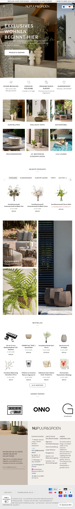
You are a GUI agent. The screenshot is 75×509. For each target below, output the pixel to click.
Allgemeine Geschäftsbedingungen (38, 496)
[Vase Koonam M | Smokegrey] (64, 334)
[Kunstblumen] (14, 108)
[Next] (70, 177)
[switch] (6, 501)
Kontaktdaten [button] (38, 434)
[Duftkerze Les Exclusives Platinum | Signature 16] (29, 361)
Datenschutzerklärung (52, 444)
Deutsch (8, 490)
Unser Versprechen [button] (65, 435)
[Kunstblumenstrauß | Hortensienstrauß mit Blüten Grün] (14, 191)
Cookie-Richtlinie (50, 448)
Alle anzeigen (37, 383)
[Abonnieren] (23, 464)
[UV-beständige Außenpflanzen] (37, 138)
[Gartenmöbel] (61, 108)
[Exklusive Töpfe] (37, 108)
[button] (67, 6)
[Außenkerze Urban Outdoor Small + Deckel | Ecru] (46, 361)
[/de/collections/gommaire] (15, 408)
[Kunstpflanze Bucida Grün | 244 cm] (46, 334)
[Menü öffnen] (6, 4)
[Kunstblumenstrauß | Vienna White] (61, 191)
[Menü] (10, 496)
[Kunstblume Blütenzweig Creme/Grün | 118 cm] (11, 361)
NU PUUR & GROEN (11, 496)
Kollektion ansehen (13, 262)
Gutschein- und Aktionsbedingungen (51, 501)
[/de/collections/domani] (42, 408)
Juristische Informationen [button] (52, 435)
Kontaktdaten (15, 57)
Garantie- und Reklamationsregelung (19, 501)
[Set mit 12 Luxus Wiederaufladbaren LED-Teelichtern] (11, 334)
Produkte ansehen (17, 50)
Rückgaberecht (50, 451)
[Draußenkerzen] (14, 138)
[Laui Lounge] (61, 138)
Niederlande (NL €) (25, 490)
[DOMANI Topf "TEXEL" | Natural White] (29, 334)
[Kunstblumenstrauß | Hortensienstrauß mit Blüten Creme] (37, 191)
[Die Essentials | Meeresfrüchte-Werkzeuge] (64, 361)
